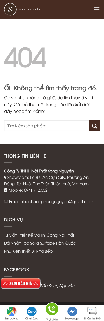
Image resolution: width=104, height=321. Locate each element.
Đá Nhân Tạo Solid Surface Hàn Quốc (40, 242)
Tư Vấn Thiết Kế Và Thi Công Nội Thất (39, 234)
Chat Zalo (31, 318)
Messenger (72, 318)
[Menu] (97, 9)
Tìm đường (11, 318)
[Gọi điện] (52, 310)
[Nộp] (94, 125)
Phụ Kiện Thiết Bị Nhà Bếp (28, 250)
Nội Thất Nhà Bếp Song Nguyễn (44, 285)
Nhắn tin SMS (92, 318)
